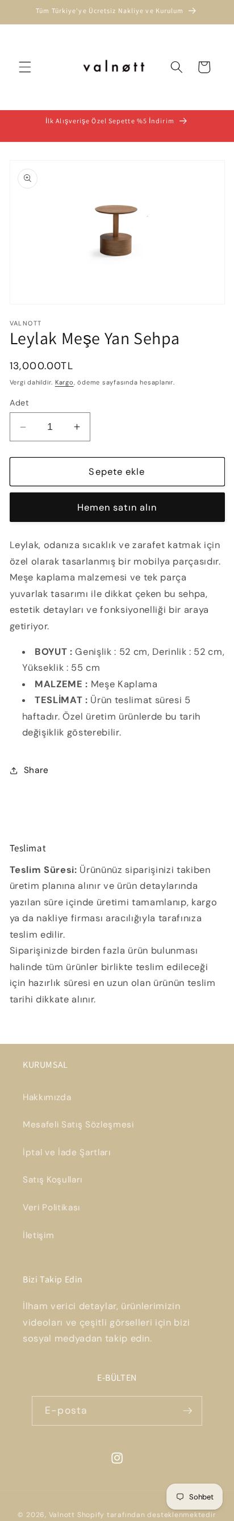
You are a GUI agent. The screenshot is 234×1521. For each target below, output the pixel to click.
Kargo (64, 382)
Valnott (62, 1514)
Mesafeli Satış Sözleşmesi (78, 1124)
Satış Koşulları (52, 1179)
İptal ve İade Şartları (67, 1152)
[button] (25, 67)
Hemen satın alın (117, 507)
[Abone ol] (187, 1411)
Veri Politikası (51, 1207)
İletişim (38, 1235)
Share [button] (36, 770)
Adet (20, 403)
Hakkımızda (47, 1097)
